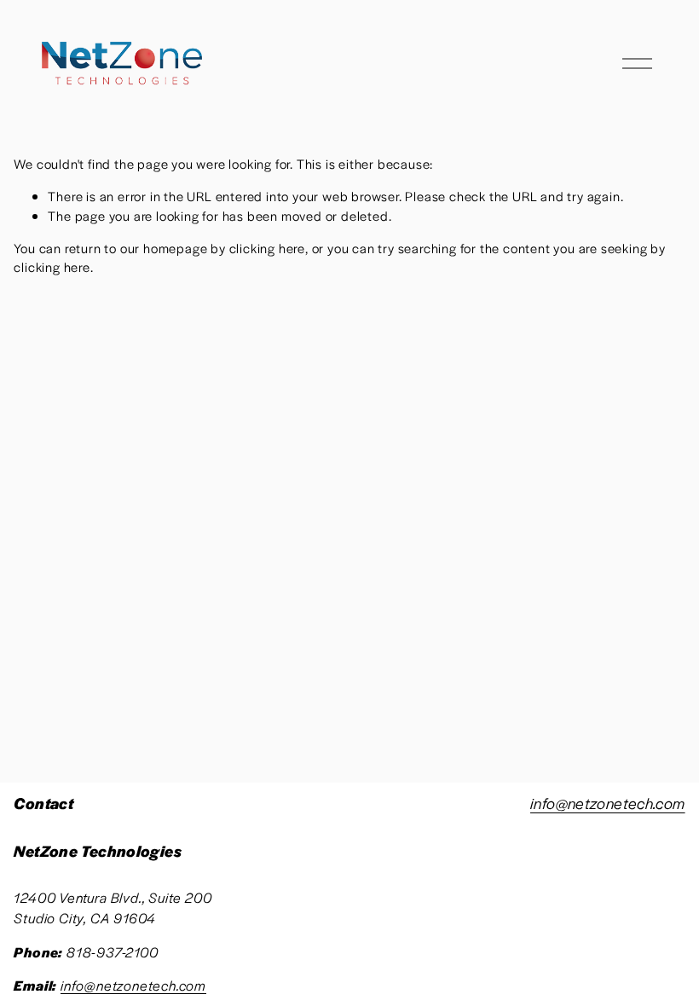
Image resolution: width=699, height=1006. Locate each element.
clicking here (267, 248)
